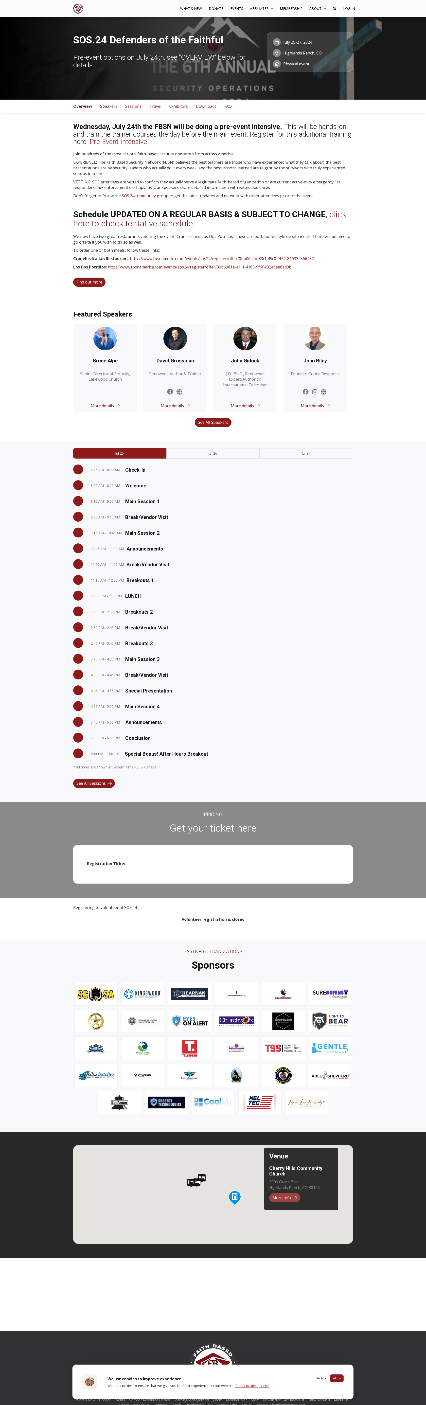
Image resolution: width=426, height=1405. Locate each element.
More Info (281, 1197)
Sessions (133, 106)
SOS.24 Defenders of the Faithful (148, 40)
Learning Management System (197, 1400)
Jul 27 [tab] (306, 453)
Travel (155, 106)
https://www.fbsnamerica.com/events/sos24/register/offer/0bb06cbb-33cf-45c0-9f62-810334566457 (222, 258)
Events (236, 8)
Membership (291, 8)
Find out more (89, 282)
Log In (349, 8)
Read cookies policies (252, 1385)
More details (102, 406)
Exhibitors (178, 106)
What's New (191, 8)
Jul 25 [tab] (119, 453)
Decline (321, 1378)
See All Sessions (91, 783)
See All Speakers (213, 422)
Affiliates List (294, 1400)
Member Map (237, 1400)
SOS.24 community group (145, 195)
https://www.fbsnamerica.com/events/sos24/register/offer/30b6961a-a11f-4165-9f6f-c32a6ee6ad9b (199, 267)
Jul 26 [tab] (213, 453)
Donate (216, 8)
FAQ (228, 106)
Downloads (206, 106)
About (315, 8)
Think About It (319, 1400)
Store (255, 1400)
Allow (337, 1378)
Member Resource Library (149, 1400)
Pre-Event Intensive (118, 142)
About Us (341, 1400)
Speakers (108, 106)
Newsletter (272, 1400)
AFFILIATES (259, 8)
